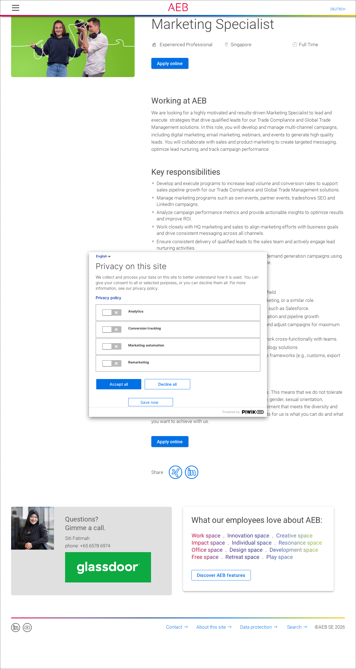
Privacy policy (108, 298)
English (101, 256)
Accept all (119, 384)
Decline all (167, 384)
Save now (149, 402)
